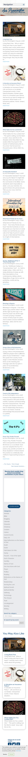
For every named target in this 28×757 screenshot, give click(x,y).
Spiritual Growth (9, 587)
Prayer (6, 569)
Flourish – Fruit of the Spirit (12, 555)
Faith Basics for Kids (10, 550)
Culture (6, 532)
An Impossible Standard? (10, 171)
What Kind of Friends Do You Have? (12, 218)
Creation (6, 529)
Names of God (8, 564)
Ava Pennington (10, 41)
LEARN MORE (14, 506)
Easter (6, 547)
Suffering (7, 592)
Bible (5, 516)
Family (6, 553)
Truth (5, 600)
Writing (6, 608)
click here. (18, 750)
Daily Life (7, 537)
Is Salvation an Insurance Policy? (12, 83)
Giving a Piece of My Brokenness (12, 347)
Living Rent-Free (7, 39)
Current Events (8, 535)
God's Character (9, 558)
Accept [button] (11, 754)
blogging (7, 519)
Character (7, 524)
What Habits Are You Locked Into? (12, 129)
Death (6, 545)
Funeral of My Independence (11, 393)
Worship (6, 606)
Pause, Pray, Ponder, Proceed (11, 436)
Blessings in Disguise (9, 303)
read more (6, 61)
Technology (7, 595)
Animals (6, 513)
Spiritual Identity (9, 590)
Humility (6, 561)
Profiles (6, 572)
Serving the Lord (9, 584)
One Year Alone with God (12, 566)
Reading (6, 574)
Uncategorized (8, 603)
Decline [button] (5, 754)
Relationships (8, 582)
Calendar (7, 521)
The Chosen (8, 598)
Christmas (7, 527)
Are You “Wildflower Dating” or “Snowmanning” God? (11, 261)
